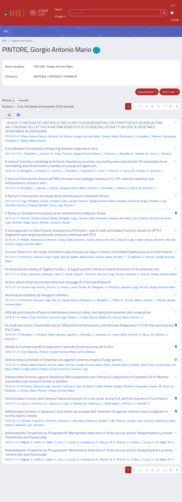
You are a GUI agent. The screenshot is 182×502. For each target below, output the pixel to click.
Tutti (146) (168, 92)
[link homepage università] (38, 13)
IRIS (4, 40)
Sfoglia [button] (59, 16)
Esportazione (146, 92)
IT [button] (172, 6)
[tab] (9, 115)
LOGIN (174, 20)
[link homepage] (13, 13)
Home (58, 9)
